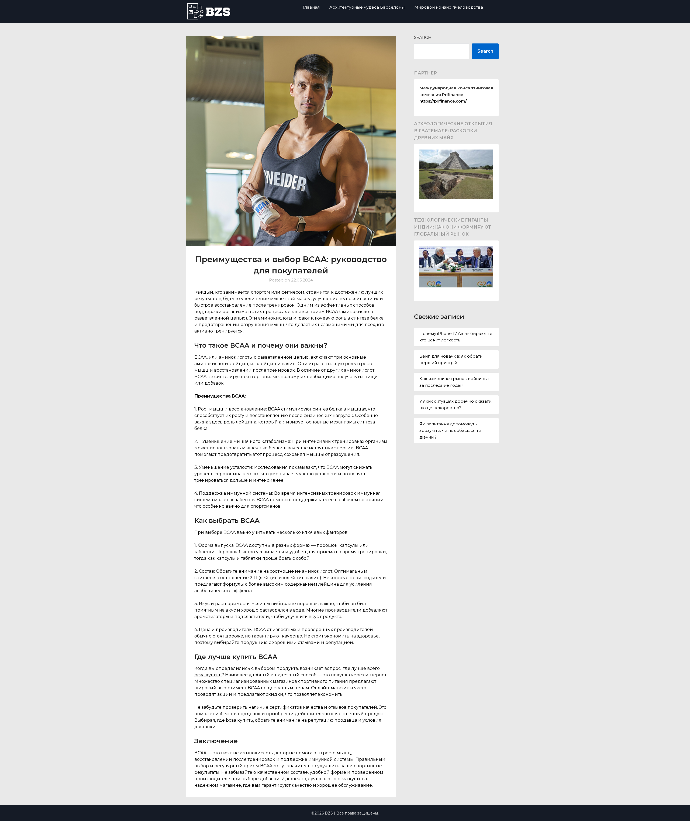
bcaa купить (208, 674)
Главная (311, 7)
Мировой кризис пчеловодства (448, 7)
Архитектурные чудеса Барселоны (367, 7)
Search (423, 37)
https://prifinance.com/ (443, 101)
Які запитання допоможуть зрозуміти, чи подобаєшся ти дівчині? (450, 430)
